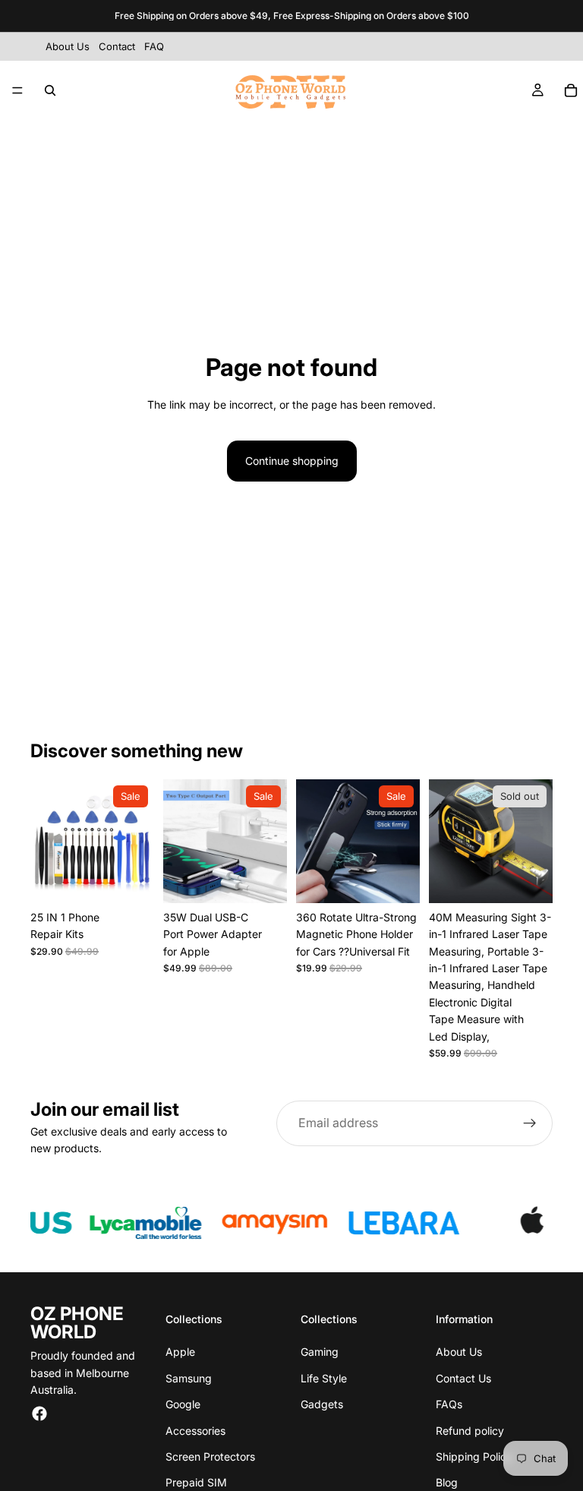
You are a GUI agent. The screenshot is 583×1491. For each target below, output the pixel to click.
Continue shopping (292, 460)
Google (182, 1404)
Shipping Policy (474, 1456)
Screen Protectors (210, 1456)
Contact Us (463, 1378)
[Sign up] (530, 1123)
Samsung (188, 1378)
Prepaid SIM (196, 1482)
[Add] (130, 879)
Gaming (320, 1351)
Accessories (195, 1430)
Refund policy (470, 1430)
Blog (447, 1482)
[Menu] (17, 90)
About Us (459, 1351)
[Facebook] (39, 1413)
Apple (180, 1351)
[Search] (50, 90)
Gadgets (322, 1404)
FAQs (449, 1404)
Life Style (324, 1378)
